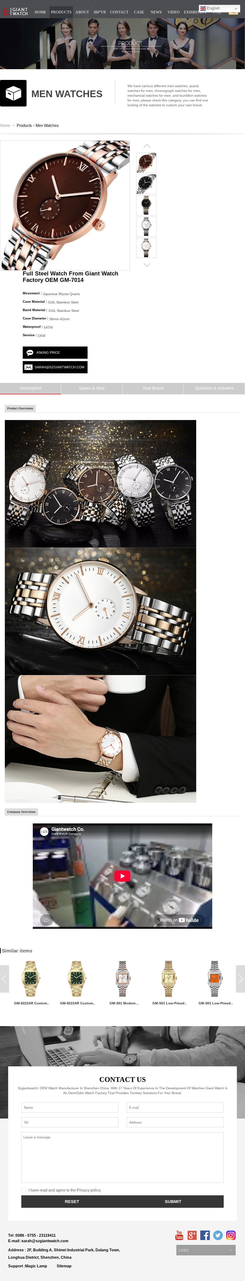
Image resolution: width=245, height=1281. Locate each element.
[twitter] (218, 1235)
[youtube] (179, 1235)
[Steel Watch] (100, 484)
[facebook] (205, 1235)
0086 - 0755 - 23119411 (36, 1235)
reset (72, 1201)
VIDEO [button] (173, 12)
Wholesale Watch (192, 1245)
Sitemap (64, 1266)
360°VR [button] (99, 12)
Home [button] (40, 12)
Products (24, 125)
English (213, 8)
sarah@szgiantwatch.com (59, 367)
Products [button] (61, 12)
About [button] (82, 12)
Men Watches (47, 125)
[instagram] (231, 1235)
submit (173, 1201)
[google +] (192, 1235)
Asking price (48, 352)
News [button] (156, 12)
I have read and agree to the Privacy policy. (64, 1190)
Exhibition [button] (195, 12)
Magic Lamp (36, 1266)
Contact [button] (119, 12)
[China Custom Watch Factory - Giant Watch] (16, 11)
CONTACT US (122, 1079)
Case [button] (139, 12)
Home (5, 125)
